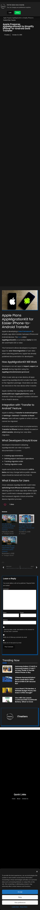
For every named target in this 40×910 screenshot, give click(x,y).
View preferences (20, 902)
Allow (17, 12)
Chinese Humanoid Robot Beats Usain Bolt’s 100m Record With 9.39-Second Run (25, 680)
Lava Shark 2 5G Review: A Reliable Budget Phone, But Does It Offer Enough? (25, 690)
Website (5, 620)
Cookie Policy (15, 906)
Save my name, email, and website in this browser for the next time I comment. (19, 630)
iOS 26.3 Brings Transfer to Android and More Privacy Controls (8, 527)
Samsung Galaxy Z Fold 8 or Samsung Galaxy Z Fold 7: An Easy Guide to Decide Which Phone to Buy (26, 669)
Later (10, 12)
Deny (20, 897)
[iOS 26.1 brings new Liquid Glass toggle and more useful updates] (9, 540)
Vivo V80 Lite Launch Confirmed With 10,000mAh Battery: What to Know (26, 700)
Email (21, 612)
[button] (37, 871)
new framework (25, 331)
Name (4, 612)
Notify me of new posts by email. (12, 642)
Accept (20, 892)
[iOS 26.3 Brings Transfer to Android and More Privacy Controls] (9, 518)
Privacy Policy (23, 906)
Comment (6, 589)
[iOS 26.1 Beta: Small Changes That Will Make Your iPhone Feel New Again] (26, 518)
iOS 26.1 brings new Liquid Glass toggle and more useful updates (8, 548)
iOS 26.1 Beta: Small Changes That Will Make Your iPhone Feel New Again (26, 527)
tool (19, 337)
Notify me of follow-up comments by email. (15, 637)
